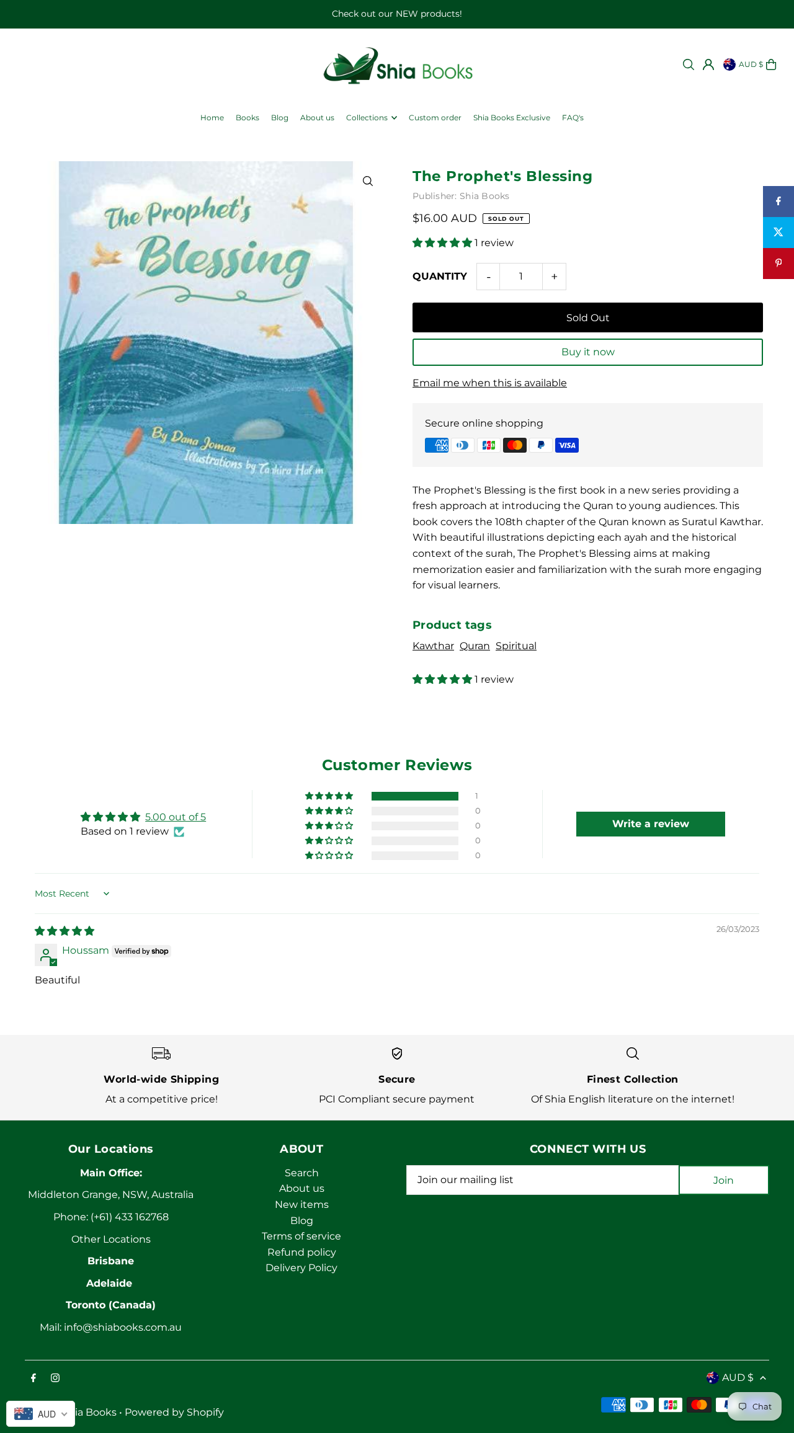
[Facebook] (33, 1378)
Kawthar (433, 646)
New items (302, 1204)
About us (301, 1188)
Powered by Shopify (174, 1412)
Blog (301, 1221)
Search (302, 1173)
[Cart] (771, 64)
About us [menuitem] (317, 117)
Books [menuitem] (247, 117)
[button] (444, 243)
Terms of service (301, 1236)
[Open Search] (688, 64)
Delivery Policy (301, 1268)
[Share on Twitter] (778, 232)
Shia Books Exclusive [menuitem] (511, 117)
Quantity (440, 276)
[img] (64, 931)
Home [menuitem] (212, 117)
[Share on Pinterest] (778, 263)
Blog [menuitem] (279, 117)
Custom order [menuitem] (435, 117)
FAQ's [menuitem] (573, 117)
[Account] (708, 64)
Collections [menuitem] (367, 117)
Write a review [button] (650, 824)
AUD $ (751, 64)
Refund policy (301, 1252)
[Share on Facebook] (778, 201)
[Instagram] (55, 1378)
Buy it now (588, 352)
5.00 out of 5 (175, 817)
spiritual (516, 646)
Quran (475, 646)
